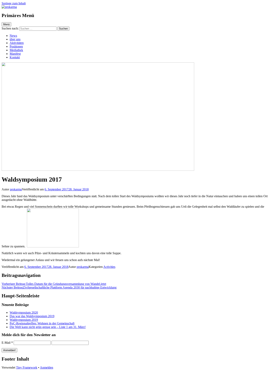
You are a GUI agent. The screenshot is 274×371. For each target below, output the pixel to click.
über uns (15, 39)
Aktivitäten (17, 43)
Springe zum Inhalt (14, 3)
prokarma (16, 189)
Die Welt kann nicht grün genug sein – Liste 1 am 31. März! (48, 327)
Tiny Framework (26, 367)
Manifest (15, 53)
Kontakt (15, 57)
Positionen (16, 46)
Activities (109, 266)
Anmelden (46, 367)
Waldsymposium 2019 (24, 319)
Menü (6, 24)
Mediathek (16, 50)
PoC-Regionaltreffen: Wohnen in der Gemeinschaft (42, 323)
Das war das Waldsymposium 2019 (32, 316)
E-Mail (7, 342)
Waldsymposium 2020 (24, 312)
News (13, 35)
